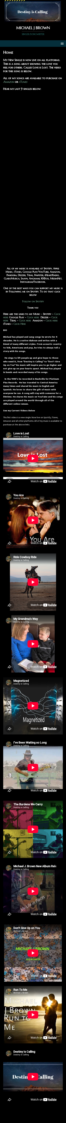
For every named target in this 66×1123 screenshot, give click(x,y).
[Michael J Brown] (33, 20)
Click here (33, 317)
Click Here (19, 323)
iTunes (23, 82)
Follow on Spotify (33, 301)
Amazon (8, 82)
